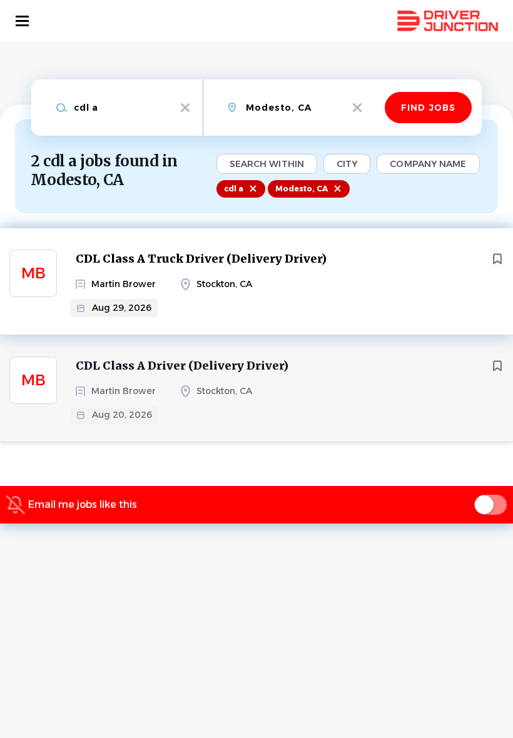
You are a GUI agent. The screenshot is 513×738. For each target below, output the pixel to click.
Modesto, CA (301, 188)
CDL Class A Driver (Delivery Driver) (182, 365)
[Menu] (22, 21)
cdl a (233, 188)
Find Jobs (428, 107)
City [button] (347, 163)
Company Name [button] (428, 163)
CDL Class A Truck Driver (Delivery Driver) (201, 258)
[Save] (497, 259)
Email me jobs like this (82, 504)
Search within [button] (267, 163)
